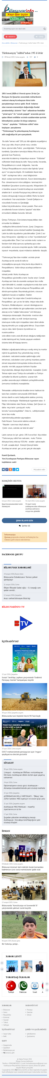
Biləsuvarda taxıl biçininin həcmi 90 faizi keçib (21, 716)
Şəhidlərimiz (31, 1034)
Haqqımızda (7, 1045)
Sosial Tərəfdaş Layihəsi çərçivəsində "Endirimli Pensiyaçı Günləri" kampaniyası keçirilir (22, 678)
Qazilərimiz (31, 1036)
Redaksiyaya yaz (9, 1050)
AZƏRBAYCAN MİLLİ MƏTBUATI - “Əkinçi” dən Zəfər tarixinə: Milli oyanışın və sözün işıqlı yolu (24, 797)
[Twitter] (17, 469)
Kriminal (6, 1017)
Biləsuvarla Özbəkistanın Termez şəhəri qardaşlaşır (20, 578)
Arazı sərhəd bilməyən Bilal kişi (17, 598)
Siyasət (5, 1020)
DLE (16, 1070)
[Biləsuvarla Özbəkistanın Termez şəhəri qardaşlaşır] (12, 966)
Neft (4, 1036)
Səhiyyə (6, 1025)
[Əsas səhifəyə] (21, 7)
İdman (29, 1015)
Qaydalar (6, 1048)
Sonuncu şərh (9, 1053)
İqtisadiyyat (8, 1029)
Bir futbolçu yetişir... (10, 944)
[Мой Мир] (13, 469)
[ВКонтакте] (3, 469)
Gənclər (29, 1012)
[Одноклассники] (10, 469)
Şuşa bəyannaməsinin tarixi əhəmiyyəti (12, 505)
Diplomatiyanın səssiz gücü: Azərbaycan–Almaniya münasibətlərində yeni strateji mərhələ (24, 786)
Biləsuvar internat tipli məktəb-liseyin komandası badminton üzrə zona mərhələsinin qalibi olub (23, 868)
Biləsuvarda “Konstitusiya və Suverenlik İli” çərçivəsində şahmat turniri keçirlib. (20, 906)
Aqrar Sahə (7, 1034)
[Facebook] (6, 469)
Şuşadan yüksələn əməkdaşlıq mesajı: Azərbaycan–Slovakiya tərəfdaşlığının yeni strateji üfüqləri (22, 820)
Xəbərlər (7, 1005)
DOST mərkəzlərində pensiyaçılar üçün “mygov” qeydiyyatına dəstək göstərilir (22, 753)
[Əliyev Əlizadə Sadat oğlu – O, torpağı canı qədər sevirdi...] (26, 966)
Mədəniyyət (31, 1005)
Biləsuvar (6, 1010)
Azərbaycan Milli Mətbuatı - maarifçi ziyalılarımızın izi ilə (19, 808)
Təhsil (5, 1022)
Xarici (5, 1012)
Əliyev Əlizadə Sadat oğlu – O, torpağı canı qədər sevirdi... (22, 588)
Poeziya (29, 1010)
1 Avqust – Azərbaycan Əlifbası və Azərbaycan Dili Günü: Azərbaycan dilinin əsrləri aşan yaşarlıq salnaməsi (24, 775)
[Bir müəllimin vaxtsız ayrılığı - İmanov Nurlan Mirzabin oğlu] (41, 966)
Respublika (7, 1015)
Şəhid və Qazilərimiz (35, 1029)
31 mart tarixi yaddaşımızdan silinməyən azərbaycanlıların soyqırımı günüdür (35, 507)
